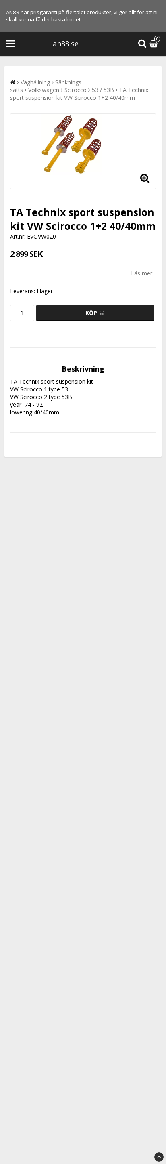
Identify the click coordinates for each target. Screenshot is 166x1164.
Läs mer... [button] (143, 273)
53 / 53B (103, 90)
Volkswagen (43, 90)
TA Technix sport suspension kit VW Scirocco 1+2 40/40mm (79, 93)
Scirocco (75, 90)
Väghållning (35, 82)
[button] (154, 44)
